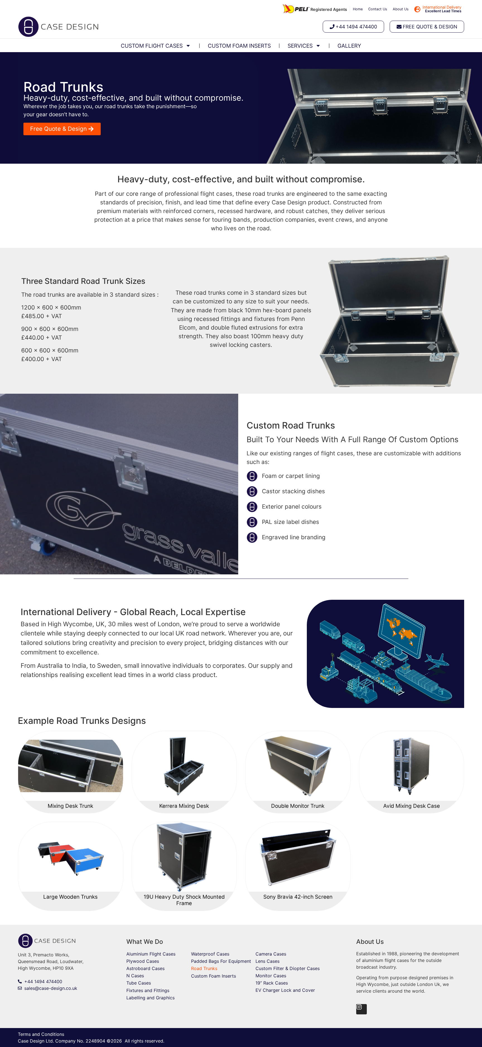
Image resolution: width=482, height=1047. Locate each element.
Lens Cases (267, 961)
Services (300, 45)
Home (358, 9)
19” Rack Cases (272, 983)
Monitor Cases (271, 975)
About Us (401, 9)
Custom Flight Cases (152, 45)
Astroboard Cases (145, 968)
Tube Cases (138, 983)
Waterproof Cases (210, 954)
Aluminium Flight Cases (150, 954)
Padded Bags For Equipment (221, 961)
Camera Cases (271, 954)
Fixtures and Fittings (147, 990)
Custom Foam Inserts (239, 45)
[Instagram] (361, 1009)
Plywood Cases (142, 961)
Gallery (349, 45)
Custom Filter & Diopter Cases (288, 968)
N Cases (135, 975)
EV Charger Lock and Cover (285, 990)
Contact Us (377, 9)
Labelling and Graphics (150, 997)
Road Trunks (204, 968)
